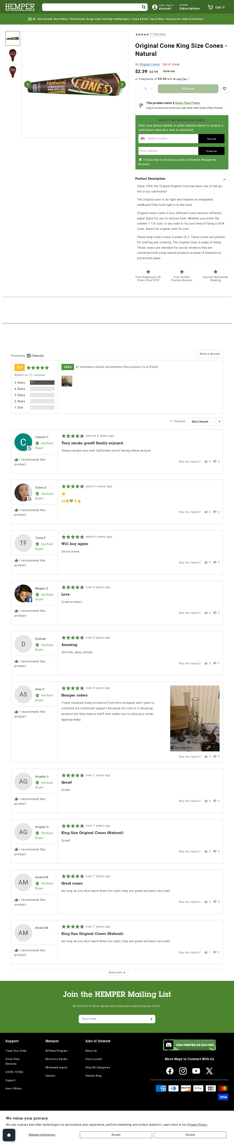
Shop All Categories (97, 1067)
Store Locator (94, 1059)
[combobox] (95, 7)
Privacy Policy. (197, 1124)
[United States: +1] (143, 138)
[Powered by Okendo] (27, 355)
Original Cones (150, 64)
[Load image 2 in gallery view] (12, 55)
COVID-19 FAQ (14, 1072)
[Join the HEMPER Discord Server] (189, 1049)
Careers (50, 1075)
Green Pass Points (187, 103)
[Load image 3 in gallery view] (12, 72)
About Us (91, 1050)
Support (10, 1080)
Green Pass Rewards (12, 1061)
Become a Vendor (57, 1059)
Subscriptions (190, 8)
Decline (190, 1134)
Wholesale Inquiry (56, 1067)
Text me (211, 138)
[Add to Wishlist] (224, 89)
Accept (116, 1134)
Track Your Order (16, 1050)
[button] (31, 19)
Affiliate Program (57, 1050)
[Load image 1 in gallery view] (12, 38)
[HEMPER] (20, 7)
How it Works (13, 1088)
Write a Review (210, 354)
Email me (211, 151)
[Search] (144, 7)
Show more (115, 972)
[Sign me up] (151, 1019)
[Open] (9, 1135)
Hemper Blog (93, 1075)
